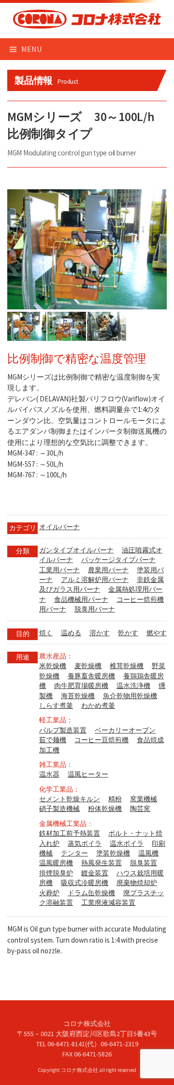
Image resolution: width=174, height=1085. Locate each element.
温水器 (49, 774)
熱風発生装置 (101, 863)
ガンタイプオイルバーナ (76, 550)
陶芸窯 (140, 809)
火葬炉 (49, 893)
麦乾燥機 (88, 666)
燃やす (156, 633)
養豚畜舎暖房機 (91, 676)
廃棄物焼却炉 (136, 883)
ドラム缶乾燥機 (91, 893)
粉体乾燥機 (105, 809)
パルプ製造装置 (63, 730)
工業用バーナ (59, 570)
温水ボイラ (127, 844)
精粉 (115, 799)
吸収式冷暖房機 (84, 883)
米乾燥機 (52, 666)
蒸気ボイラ (85, 844)
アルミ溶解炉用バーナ (95, 580)
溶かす (99, 633)
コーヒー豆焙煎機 (101, 740)
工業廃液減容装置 (108, 903)
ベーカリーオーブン (125, 730)
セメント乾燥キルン (69, 799)
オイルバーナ (59, 527)
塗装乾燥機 (113, 853)
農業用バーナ (108, 570)
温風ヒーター (88, 774)
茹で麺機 (52, 740)
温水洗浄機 (133, 686)
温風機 (148, 853)
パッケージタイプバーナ (118, 560)
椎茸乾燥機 (127, 666)
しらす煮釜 (56, 706)
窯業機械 (143, 799)
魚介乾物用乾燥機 (130, 696)
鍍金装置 (94, 873)
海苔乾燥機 (78, 696)
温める (71, 633)
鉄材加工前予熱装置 (69, 833)
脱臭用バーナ (94, 609)
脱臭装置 (143, 863)
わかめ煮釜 (98, 706)
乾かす (128, 633)
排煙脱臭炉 (56, 873)
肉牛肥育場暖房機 (81, 686)
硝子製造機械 (59, 809)
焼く (46, 633)
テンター (74, 853)
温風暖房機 (56, 863)
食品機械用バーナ (81, 600)
